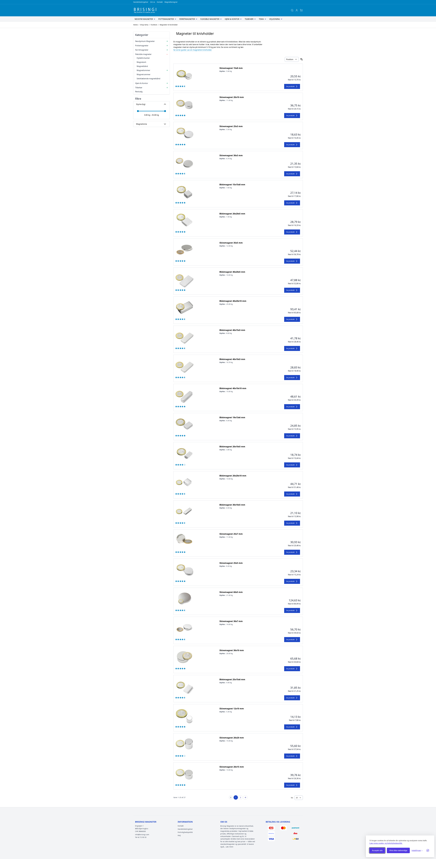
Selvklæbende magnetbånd (148, 78)
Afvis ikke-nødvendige (398, 850)
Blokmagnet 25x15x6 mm (232, 679)
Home (135, 25)
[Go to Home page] (145, 10)
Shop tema (144, 25)
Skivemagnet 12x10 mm (231, 708)
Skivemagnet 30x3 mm (231, 155)
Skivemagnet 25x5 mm (231, 563)
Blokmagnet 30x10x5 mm (232, 504)
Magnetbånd (142, 66)
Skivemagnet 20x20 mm (231, 737)
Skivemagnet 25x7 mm (231, 533)
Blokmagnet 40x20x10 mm (232, 301)
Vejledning (274, 19)
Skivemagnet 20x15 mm (231, 766)
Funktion (154, 25)
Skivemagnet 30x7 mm (231, 621)
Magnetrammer (143, 74)
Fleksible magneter (209, 19)
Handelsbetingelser (140, 2)
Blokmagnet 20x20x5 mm (232, 213)
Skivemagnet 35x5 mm (231, 242)
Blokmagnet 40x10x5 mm (232, 359)
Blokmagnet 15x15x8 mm (232, 184)
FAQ (179, 835)
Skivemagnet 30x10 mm (231, 650)
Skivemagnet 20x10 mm (231, 97)
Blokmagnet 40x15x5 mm (232, 330)
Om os (152, 2)
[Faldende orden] (301, 59)
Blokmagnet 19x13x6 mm (232, 417)
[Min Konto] (297, 10)
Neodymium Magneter (145, 41)
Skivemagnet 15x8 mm (231, 68)
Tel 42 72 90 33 (140, 837)
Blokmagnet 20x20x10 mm (232, 475)
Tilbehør (249, 19)
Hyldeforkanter (143, 58)
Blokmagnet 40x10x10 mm (232, 388)
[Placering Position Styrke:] (292, 59)
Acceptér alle (377, 850)
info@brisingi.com (142, 834)
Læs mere (229, 847)
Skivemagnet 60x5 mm (231, 592)
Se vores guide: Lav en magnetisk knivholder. (192, 50)
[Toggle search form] (292, 10)
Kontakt (160, 2)
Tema (261, 19)
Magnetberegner (171, 2)
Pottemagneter (166, 19)
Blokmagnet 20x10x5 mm (232, 446)
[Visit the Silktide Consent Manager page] (428, 850)
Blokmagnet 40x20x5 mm (232, 271)
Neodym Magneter (144, 19)
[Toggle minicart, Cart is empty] (301, 10)
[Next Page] (245, 797)
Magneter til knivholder (169, 25)
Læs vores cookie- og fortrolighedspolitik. (385, 843)
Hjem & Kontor (232, 19)
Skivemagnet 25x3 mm (231, 126)
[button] (151, 98)
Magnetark (141, 62)
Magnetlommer (143, 70)
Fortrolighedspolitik (185, 832)
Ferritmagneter (187, 19)
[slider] (138, 111)
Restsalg (138, 91)
